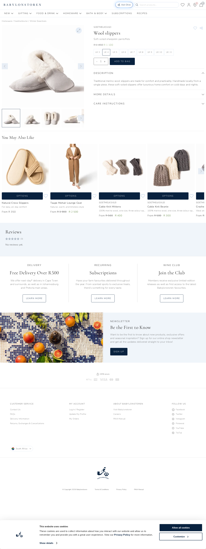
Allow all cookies (181, 527)
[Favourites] (182, 4)
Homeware (7, 21)
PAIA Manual (139, 489)
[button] (5, 66)
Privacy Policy (122, 534)
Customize (179, 536)
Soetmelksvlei (21, 21)
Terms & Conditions (102, 489)
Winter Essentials (38, 21)
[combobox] (21, 448)
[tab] (9, 13)
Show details (46, 543)
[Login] (188, 4)
